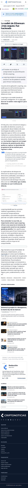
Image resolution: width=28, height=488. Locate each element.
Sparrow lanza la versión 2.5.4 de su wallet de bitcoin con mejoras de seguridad (16, 340)
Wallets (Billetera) (20, 280)
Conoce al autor (21, 378)
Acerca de (3, 461)
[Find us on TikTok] (17, 420)
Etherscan (15, 205)
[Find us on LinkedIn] (13, 420)
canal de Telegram (19, 13)
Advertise (3, 480)
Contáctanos (4, 476)
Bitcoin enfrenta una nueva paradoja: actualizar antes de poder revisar (17, 324)
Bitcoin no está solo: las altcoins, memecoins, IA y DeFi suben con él (16, 387)
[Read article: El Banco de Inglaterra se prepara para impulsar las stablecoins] (3, 401)
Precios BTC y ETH (5, 453)
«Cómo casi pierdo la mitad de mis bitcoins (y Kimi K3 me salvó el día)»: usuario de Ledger (16, 394)
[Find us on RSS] (15, 420)
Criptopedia (4, 437)
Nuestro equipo (4, 462)
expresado (4, 254)
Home (2, 20)
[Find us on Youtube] (8, 420)
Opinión (3, 449)
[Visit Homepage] (13, 2)
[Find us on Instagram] (5, 420)
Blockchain (9, 277)
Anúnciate (3, 478)
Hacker (24, 277)
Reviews (3, 445)
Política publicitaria (5, 466)
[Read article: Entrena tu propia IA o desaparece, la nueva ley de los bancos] (14, 296)
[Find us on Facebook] (1, 420)
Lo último (4, 280)
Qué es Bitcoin (4, 428)
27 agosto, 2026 (13, 311)
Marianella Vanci (5, 311)
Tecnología (7, 20)
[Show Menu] (1, 2)
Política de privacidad (6, 464)
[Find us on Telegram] (10, 420)
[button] (14, 64)
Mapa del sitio (4, 468)
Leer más (4, 318)
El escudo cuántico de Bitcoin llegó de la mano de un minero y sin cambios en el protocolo (16, 333)
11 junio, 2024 (14, 39)
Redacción (6, 39)
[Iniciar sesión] (25, 2)
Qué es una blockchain (6, 435)
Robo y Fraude (11, 280)
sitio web (22, 99)
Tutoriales (3, 447)
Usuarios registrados (13, 322)
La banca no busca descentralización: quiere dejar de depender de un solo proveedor (16, 349)
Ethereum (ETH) (17, 277)
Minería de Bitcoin (5, 432)
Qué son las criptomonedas (7, 430)
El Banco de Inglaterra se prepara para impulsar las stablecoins (16, 400)
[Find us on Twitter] (3, 420)
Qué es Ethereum (5, 434)
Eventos (3, 451)
